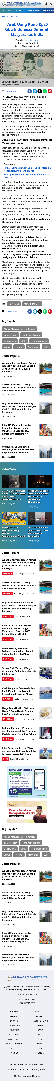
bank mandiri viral (31, 334)
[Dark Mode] (46, 4)
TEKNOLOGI (40, 1012)
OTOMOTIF (40, 1053)
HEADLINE (6, 10)
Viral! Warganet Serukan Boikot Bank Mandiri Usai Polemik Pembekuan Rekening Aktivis (18, 691)
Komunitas (33, 346)
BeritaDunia (10, 340)
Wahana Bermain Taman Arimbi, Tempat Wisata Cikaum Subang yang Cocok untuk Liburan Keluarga (19, 367)
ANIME (40, 1043)
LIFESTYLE (7, 573)
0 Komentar (10, 91)
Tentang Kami (38, 1069)
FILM (40, 1039)
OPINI (40, 1048)
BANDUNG (13, 1034)
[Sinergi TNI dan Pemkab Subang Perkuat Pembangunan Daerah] (14, 518)
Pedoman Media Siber (18, 1069)
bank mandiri (10, 334)
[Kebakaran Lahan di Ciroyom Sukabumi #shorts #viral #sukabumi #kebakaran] (40, 481)
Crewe (7, 346)
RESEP (14, 1048)
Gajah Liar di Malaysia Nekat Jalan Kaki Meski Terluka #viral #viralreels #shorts (14, 495)
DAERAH (18, 10)
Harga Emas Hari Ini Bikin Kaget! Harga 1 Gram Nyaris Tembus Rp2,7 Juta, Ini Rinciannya (19, 711)
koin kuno (14, 303)
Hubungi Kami (36, 1064)
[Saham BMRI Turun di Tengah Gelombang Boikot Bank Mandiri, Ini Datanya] (45, 673)
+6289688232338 (27, 1003)
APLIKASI (40, 1016)
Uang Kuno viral (32, 303)
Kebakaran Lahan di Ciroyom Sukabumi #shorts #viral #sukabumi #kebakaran (38, 496)
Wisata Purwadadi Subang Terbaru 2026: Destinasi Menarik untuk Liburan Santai (19, 387)
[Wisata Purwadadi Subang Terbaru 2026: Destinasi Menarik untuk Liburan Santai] (45, 389)
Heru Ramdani (31, 40)
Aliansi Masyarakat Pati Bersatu (19, 328)
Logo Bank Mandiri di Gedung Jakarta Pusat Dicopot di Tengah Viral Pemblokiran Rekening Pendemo (19, 408)
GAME (40, 1025)
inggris (18, 346)
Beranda (6, 16)
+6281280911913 (27, 999)
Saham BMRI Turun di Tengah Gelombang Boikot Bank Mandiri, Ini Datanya (19, 671)
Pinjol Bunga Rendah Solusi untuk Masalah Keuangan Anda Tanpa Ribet (27, 169)
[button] (19, 10)
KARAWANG (14, 1030)
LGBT (46, 346)
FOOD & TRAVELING (14, 1043)
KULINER (14, 1053)
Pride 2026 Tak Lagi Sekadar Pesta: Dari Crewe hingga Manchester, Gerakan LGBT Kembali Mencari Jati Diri (16, 429)
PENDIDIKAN (34, 10)
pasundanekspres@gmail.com (27, 994)
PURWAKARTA (14, 1025)
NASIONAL (8, 616)
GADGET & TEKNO (40, 1021)
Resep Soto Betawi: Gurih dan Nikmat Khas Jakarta (27, 176)
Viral (4, 219)
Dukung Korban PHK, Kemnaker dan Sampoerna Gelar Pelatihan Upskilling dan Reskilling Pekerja (19, 731)
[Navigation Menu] (50, 4)
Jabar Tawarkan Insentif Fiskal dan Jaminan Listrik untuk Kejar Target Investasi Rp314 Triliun (19, 751)
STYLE (40, 1030)
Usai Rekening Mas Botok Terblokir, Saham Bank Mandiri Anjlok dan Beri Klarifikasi (18, 449)
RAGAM (40, 1034)
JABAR (5, 759)
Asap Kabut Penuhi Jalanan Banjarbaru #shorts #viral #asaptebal (38, 532)
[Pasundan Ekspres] (21, 4)
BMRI (23, 340)
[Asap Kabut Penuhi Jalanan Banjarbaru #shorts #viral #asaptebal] (40, 518)
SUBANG (14, 1021)
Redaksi (12, 1064)
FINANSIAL (17, 16)
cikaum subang (39, 340)
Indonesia (34, 139)
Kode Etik (23, 1064)
